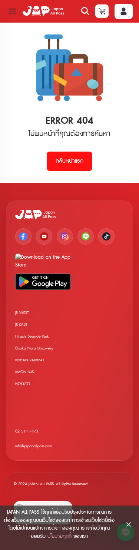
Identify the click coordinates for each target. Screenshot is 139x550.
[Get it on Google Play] (43, 282)
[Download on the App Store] (43, 262)
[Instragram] (65, 236)
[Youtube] (44, 236)
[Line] (85, 236)
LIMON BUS (24, 372)
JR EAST (21, 324)
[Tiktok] (106, 236)
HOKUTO (22, 384)
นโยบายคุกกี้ (59, 536)
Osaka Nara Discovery (34, 348)
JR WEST (22, 312)
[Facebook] (23, 236)
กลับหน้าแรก (69, 161)
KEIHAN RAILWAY (29, 360)
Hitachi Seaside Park (32, 336)
